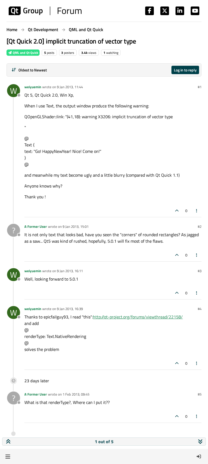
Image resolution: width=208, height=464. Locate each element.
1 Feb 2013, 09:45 (76, 394)
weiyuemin (32, 87)
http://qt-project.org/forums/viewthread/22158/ (138, 317)
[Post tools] (197, 210)
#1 (200, 87)
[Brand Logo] (45, 10)
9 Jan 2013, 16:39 (70, 308)
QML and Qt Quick (25, 52)
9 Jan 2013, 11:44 (70, 87)
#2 (200, 226)
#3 (200, 271)
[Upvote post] (177, 210)
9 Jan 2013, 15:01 (76, 226)
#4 (200, 308)
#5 (200, 394)
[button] (7, 456)
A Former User (35, 226)
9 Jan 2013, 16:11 (70, 271)
